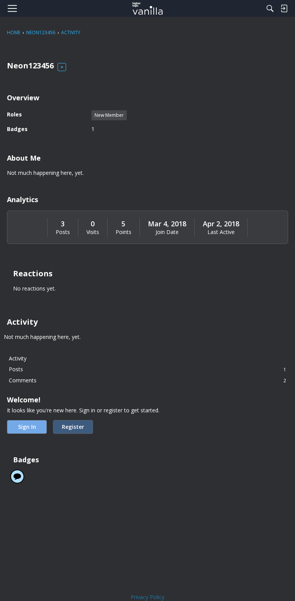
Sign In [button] (27, 426)
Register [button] (73, 426)
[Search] (270, 8)
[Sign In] (284, 8)
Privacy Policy (147, 597)
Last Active (221, 232)
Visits (92, 232)
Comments (147, 380)
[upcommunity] (148, 8)
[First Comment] (17, 476)
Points (123, 232)
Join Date (167, 232)
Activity (18, 358)
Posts (63, 232)
